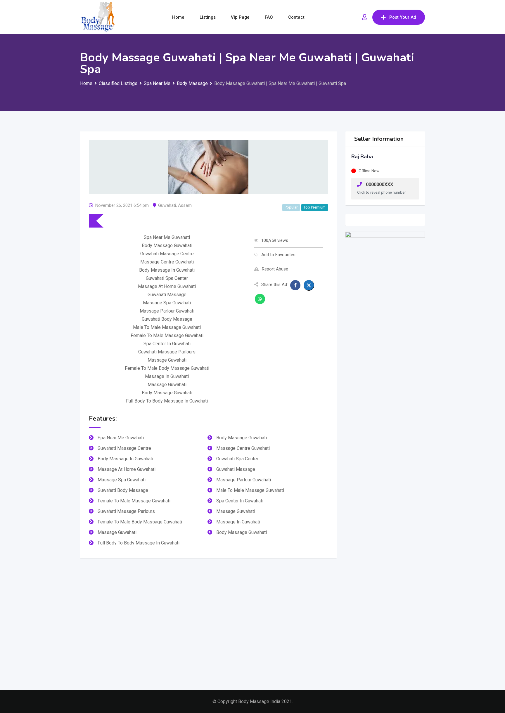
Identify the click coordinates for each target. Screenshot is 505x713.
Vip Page (240, 17)
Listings (208, 17)
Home (178, 17)
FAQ (269, 17)
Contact (296, 17)
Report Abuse (275, 269)
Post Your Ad (402, 17)
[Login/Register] (364, 17)
